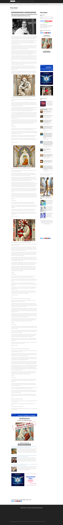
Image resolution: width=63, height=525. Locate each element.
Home (11, 4)
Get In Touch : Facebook (42, 521)
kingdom (25, 258)
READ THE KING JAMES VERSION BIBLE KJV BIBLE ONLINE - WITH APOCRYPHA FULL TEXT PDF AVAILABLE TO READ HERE (46, 26)
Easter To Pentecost (34, 4)
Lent (24, 4)
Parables (15, 4)
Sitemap (37, 521)
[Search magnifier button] (52, 17)
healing (15, 64)
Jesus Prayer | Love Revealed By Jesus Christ (30, 12)
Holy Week (28, 4)
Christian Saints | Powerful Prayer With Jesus (17, 12)
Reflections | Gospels (45, 4)
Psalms (40, 4)
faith (18, 68)
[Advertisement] (24, 492)
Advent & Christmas (20, 4)
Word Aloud (11, 521)
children (16, 258)
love (19, 37)
